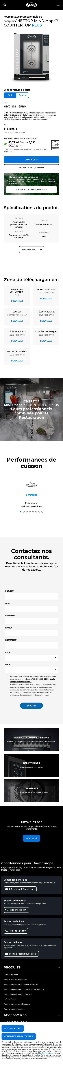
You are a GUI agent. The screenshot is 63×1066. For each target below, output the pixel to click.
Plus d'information (45, 1053)
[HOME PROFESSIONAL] (31, 5)
